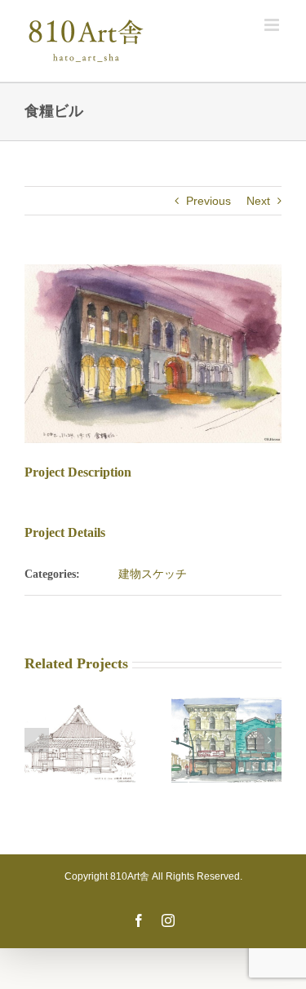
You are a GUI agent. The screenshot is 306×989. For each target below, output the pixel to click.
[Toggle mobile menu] (273, 24)
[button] (36, 740)
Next (258, 200)
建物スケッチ (152, 573)
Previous (208, 200)
